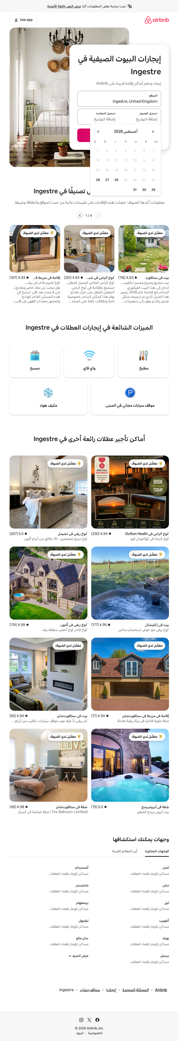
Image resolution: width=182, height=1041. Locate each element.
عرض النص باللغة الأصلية (64, 6)
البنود (80, 1033)
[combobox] (119, 101)
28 (98, 180)
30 (144, 190)
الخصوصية (95, 1033)
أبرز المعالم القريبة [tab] (124, 851)
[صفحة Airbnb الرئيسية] (157, 19)
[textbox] (140, 119)
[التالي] (80, 215)
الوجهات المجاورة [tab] (157, 851)
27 (107, 180)
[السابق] (98, 215)
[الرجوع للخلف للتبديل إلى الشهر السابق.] (152, 131)
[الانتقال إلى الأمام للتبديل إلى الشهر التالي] (98, 131)
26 (116, 180)
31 (134, 190)
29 (153, 190)
